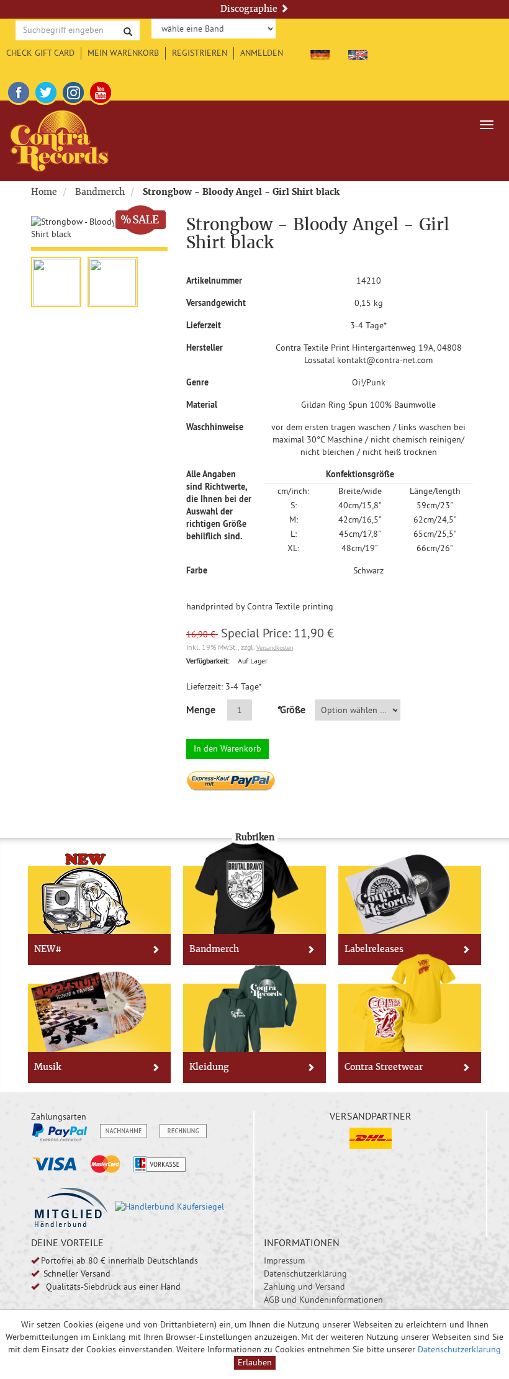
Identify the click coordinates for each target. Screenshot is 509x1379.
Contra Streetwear (384, 1066)
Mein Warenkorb (123, 52)
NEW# (47, 949)
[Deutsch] (320, 52)
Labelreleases (374, 949)
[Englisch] (358, 52)
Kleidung (209, 1066)
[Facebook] (18, 90)
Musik (47, 1066)
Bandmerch (100, 191)
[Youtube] (100, 90)
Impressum (284, 1260)
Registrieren (199, 52)
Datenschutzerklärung (305, 1273)
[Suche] (128, 30)
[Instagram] (73, 90)
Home (44, 191)
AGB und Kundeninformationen (323, 1299)
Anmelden (261, 52)
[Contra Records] (59, 141)
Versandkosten (274, 648)
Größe (290, 709)
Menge (200, 709)
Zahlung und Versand (304, 1286)
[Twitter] (46, 90)
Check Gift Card (40, 52)
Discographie (250, 8)
